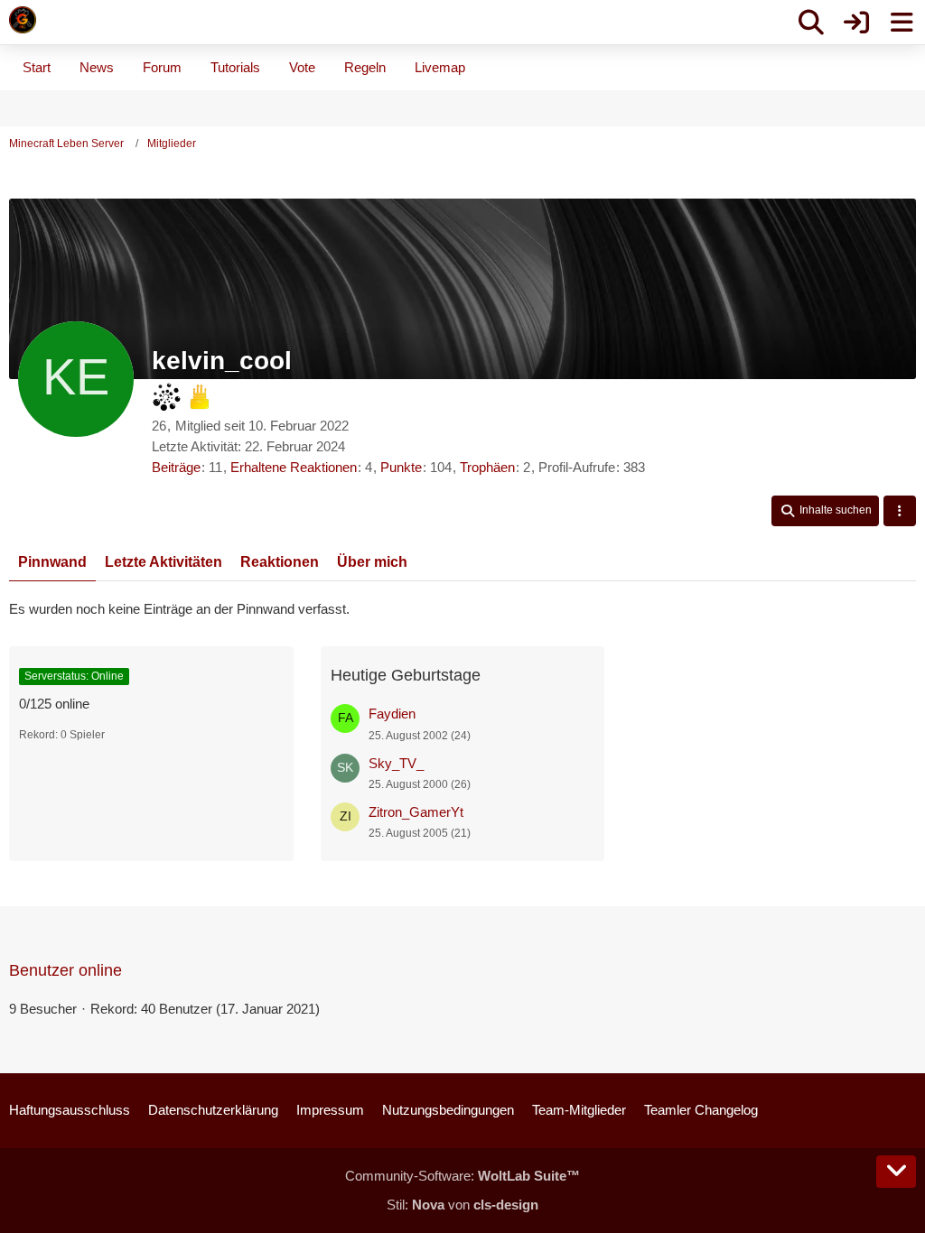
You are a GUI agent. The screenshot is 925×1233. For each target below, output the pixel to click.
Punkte (401, 467)
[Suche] (811, 23)
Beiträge (176, 467)
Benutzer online (65, 970)
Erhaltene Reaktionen (293, 467)
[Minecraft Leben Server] (22, 19)
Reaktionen (279, 562)
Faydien (392, 713)
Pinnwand (52, 562)
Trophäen (487, 467)
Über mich (372, 562)
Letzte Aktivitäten (163, 562)
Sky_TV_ (396, 763)
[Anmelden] (856, 22)
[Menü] (901, 23)
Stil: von (462, 1204)
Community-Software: (462, 1175)
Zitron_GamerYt (416, 812)
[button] (825, 511)
